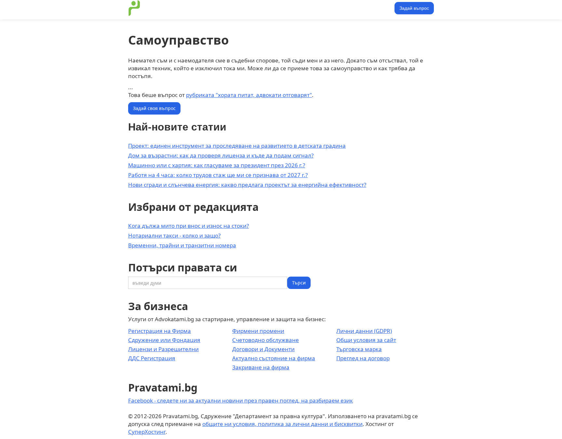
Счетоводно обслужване (265, 340)
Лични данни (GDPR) (364, 331)
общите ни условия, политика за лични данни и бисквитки (282, 424)
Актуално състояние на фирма (273, 358)
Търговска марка (359, 349)
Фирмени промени (258, 331)
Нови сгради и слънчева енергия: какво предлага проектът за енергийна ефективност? (247, 184)
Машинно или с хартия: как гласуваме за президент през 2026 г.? (216, 165)
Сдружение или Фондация (164, 340)
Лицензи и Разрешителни (163, 349)
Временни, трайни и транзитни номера (182, 245)
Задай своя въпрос (154, 108)
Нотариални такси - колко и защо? (174, 235)
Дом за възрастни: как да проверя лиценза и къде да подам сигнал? (221, 155)
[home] (134, 8)
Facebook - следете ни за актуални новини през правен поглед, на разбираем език (240, 400)
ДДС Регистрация (151, 358)
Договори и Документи (263, 349)
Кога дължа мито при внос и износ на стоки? (188, 225)
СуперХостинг (147, 431)
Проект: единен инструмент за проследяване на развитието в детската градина (237, 145)
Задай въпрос (414, 8)
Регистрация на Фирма (159, 331)
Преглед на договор (363, 358)
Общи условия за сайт (366, 340)
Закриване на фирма (260, 367)
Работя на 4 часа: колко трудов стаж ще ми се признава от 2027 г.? (218, 175)
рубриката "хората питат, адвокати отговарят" (249, 95)
